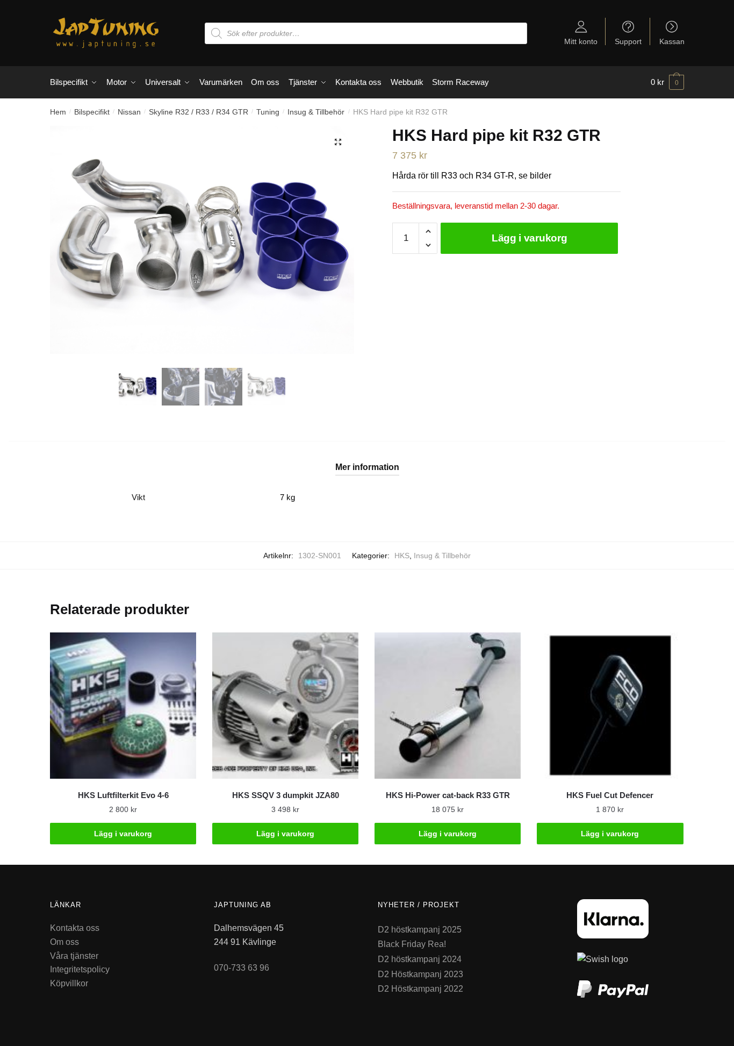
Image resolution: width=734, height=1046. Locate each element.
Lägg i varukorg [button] (123, 833)
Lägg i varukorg (529, 238)
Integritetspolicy (80, 969)
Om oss (64, 942)
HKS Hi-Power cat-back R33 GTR (448, 795)
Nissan (129, 112)
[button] (338, 142)
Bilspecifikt (92, 112)
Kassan (672, 41)
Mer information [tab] (367, 467)
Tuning (267, 112)
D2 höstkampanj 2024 (420, 959)
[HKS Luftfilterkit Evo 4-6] (123, 705)
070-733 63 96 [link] (241, 967)
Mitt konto (581, 41)
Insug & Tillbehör (315, 112)
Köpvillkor (69, 983)
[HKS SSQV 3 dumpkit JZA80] (285, 705)
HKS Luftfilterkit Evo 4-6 (123, 795)
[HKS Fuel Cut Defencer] (610, 705)
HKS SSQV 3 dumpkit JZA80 (285, 795)
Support (628, 41)
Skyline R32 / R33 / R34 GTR (198, 112)
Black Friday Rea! (412, 944)
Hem (58, 112)
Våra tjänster (74, 955)
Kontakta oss (74, 928)
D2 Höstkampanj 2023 (420, 974)
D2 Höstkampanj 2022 (420, 988)
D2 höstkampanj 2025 (420, 929)
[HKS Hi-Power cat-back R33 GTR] (448, 705)
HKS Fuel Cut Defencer (609, 795)
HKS (401, 555)
